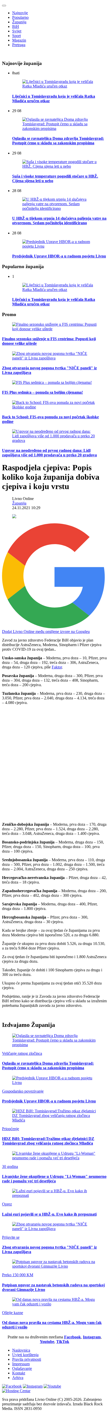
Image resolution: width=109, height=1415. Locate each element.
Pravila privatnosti (26, 1359)
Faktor (57, 667)
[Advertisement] (54, 763)
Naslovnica (21, 1350)
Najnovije (20, 13)
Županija (19, 22)
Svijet (16, 31)
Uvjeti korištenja (25, 1355)
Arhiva (17, 1377)
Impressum (21, 1364)
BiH (15, 26)
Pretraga (18, 45)
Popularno (20, 17)
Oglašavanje (22, 1368)
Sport (16, 35)
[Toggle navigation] (4, 5)
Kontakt (18, 1373)
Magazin (19, 40)
